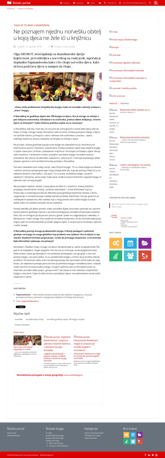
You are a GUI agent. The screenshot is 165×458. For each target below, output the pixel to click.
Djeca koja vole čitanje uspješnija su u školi (23, 348)
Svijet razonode (90, 438)
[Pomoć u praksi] (115, 243)
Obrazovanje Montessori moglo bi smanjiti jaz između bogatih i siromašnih (87, 356)
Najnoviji (113, 103)
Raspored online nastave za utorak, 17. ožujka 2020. (135, 110)
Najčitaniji (124, 103)
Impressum (11, 433)
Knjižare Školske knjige (55, 438)
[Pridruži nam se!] (130, 255)
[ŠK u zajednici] (145, 255)
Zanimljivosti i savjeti (92, 435)
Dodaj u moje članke (64, 46)
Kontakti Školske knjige (55, 435)
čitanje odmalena (22, 324)
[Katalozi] (145, 243)
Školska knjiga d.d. (47, 455)
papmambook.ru (30, 301)
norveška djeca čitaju (35, 319)
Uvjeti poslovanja (52, 440)
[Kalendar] (130, 243)
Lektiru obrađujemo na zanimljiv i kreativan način (135, 165)
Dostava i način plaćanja (58, 446)
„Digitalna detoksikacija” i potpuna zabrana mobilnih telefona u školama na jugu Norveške (55, 357)
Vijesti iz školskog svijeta (94, 433)
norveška (19, 319)
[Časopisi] (115, 255)
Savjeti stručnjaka (25, 8)
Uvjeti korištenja (13, 435)
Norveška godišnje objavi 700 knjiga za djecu (66, 319)
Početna (11, 8)
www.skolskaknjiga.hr (73, 375)
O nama (49, 433)
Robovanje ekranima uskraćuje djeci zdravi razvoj (135, 137)
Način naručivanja (56, 443)
